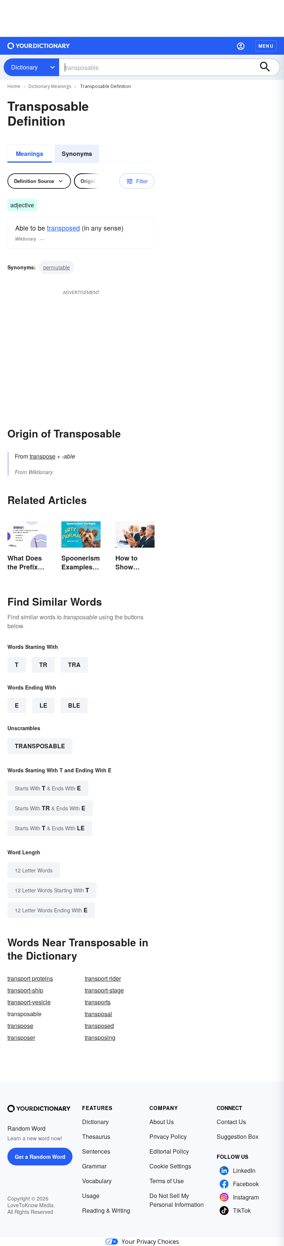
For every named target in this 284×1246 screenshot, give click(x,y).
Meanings (29, 153)
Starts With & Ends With (48, 788)
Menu (266, 45)
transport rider (103, 978)
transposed (63, 227)
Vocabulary (97, 1181)
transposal (98, 1014)
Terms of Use (166, 1181)
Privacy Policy (168, 1136)
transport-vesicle (29, 1002)
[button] (240, 46)
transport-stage (104, 990)
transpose (42, 456)
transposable (40, 746)
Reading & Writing (106, 1210)
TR (43, 664)
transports (98, 1002)
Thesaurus (96, 1136)
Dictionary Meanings (49, 86)
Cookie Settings (170, 1166)
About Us (161, 1121)
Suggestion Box (237, 1136)
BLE (74, 705)
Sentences (96, 1151)
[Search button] (268, 67)
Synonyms (77, 153)
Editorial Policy (169, 1151)
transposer (21, 1037)
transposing (100, 1037)
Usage (90, 1195)
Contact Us (231, 1121)
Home (13, 86)
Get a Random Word (40, 1156)
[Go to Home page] (38, 45)
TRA (74, 664)
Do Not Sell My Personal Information (176, 1200)
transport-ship (25, 990)
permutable (56, 267)
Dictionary (24, 67)
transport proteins (30, 978)
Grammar (94, 1166)
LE (43, 705)
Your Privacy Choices (150, 1242)
